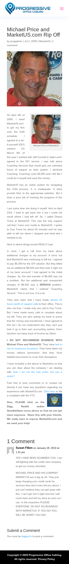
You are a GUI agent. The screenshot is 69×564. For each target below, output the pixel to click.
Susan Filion (24, 447)
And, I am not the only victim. (31, 372)
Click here (49, 391)
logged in (27, 536)
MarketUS (44, 41)
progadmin (16, 41)
